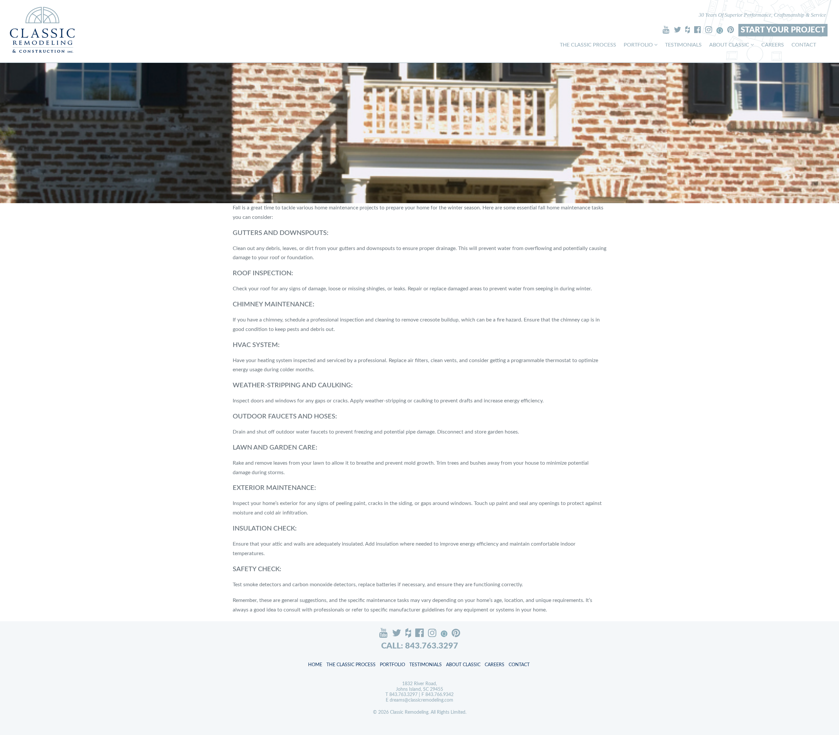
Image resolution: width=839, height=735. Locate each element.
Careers (772, 45)
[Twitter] (677, 29)
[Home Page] (42, 30)
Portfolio (639, 45)
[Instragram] (708, 29)
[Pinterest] (730, 29)
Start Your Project (783, 30)
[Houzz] (687, 29)
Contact (803, 45)
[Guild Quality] (719, 30)
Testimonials (683, 45)
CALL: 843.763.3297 (419, 646)
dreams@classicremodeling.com (421, 700)
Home (315, 665)
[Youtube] (666, 29)
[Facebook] (697, 29)
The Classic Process (588, 45)
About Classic (730, 45)
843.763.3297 (403, 694)
